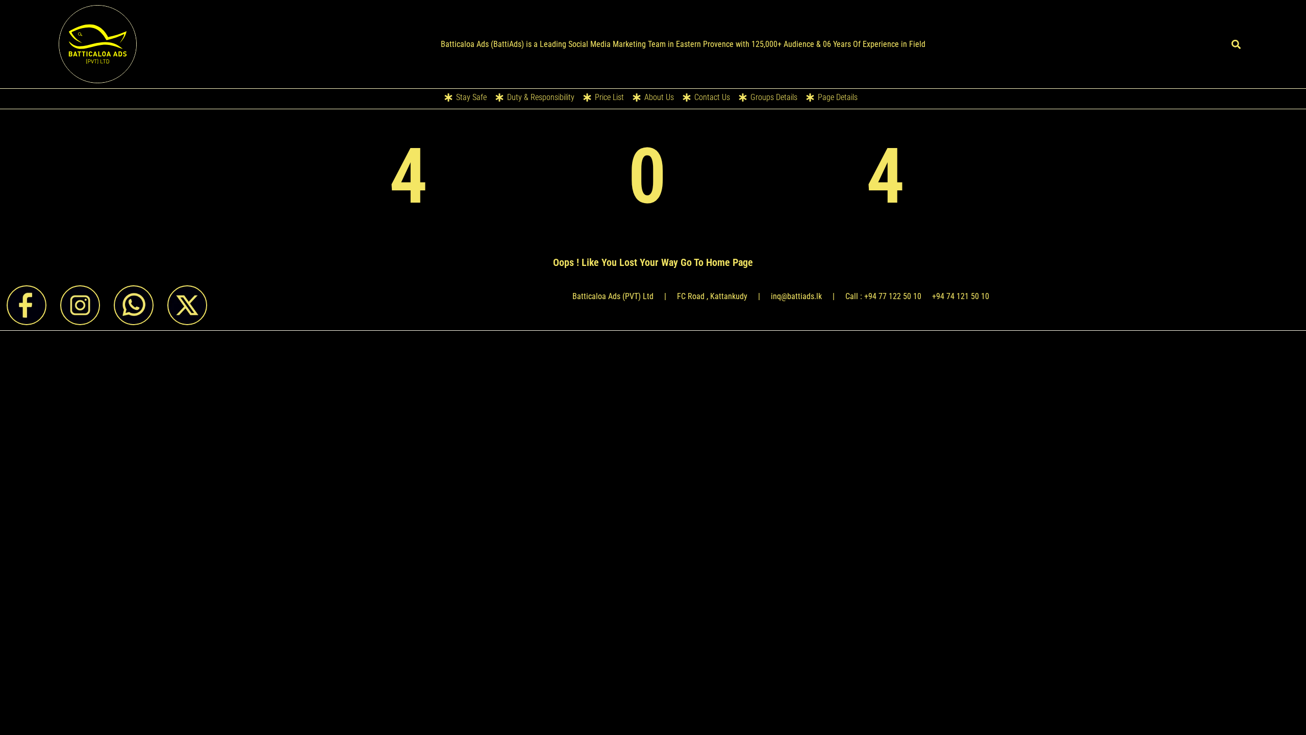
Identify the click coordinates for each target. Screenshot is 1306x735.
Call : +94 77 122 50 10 (883, 296)
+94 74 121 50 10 (960, 296)
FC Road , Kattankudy (712, 296)
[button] (1235, 44)
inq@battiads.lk (796, 296)
